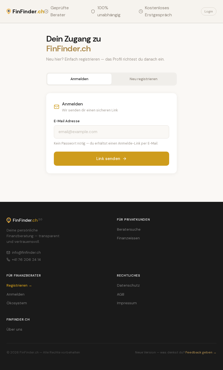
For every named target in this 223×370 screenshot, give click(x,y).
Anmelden (79, 79)
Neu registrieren (143, 79)
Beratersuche (129, 229)
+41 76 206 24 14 (26, 259)
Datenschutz (128, 285)
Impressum (127, 303)
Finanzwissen (128, 238)
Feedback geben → (200, 352)
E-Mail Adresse (67, 121)
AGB (120, 294)
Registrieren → (19, 285)
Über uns (14, 329)
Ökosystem (17, 303)
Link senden (108, 158)
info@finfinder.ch (26, 252)
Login (209, 11)
